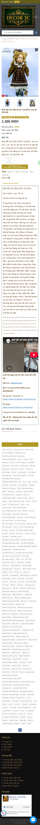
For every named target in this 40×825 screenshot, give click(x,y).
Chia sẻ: (5, 178)
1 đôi (3, 449)
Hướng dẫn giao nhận (12, 765)
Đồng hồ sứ (25, 652)
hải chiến (23, 694)
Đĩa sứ (13, 562)
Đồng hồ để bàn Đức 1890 (20, 617)
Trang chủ (7, 742)
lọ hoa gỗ (24, 704)
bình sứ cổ (29, 469)
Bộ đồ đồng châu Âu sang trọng (11, 478)
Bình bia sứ (5, 462)
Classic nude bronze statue (16, 501)
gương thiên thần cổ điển (20, 688)
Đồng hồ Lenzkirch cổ (22, 636)
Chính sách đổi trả (11, 783)
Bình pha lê (5, 469)
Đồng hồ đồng (6, 623)
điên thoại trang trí (7, 568)
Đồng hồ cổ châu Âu (8, 604)
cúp (28, 504)
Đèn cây (31, 510)
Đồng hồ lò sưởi (32, 639)
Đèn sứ (34, 533)
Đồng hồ (22, 588)
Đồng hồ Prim (6, 652)
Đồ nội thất (5, 575)
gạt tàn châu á (6, 665)
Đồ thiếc (13, 585)
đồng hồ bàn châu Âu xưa (9, 591)
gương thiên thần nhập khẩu (10, 691)
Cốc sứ (4, 504)
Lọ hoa (10, 704)
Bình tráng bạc (22, 472)
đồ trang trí (20, 585)
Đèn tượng (26, 556)
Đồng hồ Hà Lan (7, 633)
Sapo (24, 823)
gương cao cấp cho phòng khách (11, 678)
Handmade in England (8, 697)
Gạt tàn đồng (6, 668)
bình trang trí (32, 472)
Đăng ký (11, 1)
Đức (16, 130)
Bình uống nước (6, 475)
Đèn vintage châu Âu (8, 559)
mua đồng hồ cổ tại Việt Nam (10, 717)
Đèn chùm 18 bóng (7, 523)
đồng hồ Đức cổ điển (27, 623)
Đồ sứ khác (24, 171)
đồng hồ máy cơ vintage (21, 643)
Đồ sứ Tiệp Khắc (31, 581)
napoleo (30, 717)
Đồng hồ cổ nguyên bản (9, 610)
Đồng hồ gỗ (5, 626)
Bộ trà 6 (35, 481)
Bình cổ (13, 462)
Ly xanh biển (30, 710)
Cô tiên (28, 501)
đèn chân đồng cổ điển (8, 517)
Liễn (35, 701)
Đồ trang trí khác (30, 585)
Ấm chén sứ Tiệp (19, 449)
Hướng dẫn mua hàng (12, 760)
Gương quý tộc (6, 688)
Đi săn (18, 559)
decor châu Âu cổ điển (19, 507)
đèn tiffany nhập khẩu (27, 543)
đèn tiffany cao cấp (16, 536)
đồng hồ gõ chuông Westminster (11, 630)
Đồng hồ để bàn (6, 617)
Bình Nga (32, 465)
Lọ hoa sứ (5, 707)
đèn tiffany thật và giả (19, 549)
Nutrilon (23, 723)
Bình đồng (31, 462)
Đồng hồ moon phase (8, 646)
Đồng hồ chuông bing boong (22, 597)
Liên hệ (6, 750)
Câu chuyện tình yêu (8, 494)
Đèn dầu (12, 530)
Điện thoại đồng (27, 565)
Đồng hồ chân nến (7, 597)
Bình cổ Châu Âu (21, 462)
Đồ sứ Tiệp (21, 581)
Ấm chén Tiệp (29, 449)
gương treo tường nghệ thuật (10, 694)
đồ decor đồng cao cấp (28, 568)
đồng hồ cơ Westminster (25, 610)
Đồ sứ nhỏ (5, 581)
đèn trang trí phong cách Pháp (23, 552)
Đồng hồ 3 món (31, 588)
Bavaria (26, 459)
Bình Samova (14, 469)
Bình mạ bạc (14, 465)
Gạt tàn (29, 662)
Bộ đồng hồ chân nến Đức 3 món (11, 481)
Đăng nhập (5, 1)
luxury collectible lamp (24, 707)
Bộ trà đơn (5, 485)
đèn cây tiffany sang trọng (20, 514)
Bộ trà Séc (13, 485)
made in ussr (22, 713)
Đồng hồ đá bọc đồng (26, 614)
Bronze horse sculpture (9, 488)
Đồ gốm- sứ (26, 572)
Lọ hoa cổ (17, 704)
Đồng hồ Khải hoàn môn (20, 633)
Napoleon (5, 720)
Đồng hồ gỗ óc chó (28, 630)
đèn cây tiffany (6, 514)
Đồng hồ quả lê (16, 652)
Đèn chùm (20, 517)
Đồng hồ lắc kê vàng (8, 636)
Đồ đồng (4, 572)
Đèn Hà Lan (19, 533)
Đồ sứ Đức (21, 578)
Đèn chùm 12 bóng (7, 520)
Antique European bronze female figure (13, 456)
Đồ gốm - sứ (17, 572)
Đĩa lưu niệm (5, 562)
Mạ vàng (4, 713)
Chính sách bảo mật (12, 778)
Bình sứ (22, 469)
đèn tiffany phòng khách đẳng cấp (27, 546)
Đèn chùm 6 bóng (20, 523)
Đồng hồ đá (14, 614)
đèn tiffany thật (6, 549)
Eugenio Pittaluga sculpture (10, 662)
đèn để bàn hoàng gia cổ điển (24, 530)
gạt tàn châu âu (16, 665)
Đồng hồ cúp (6, 614)
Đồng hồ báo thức (24, 591)
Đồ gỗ (10, 572)
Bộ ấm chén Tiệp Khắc (19, 475)
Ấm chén (9, 449)
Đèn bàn (25, 510)
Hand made (31, 694)
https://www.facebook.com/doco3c (17, 407)
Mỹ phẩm (23, 717)
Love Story (13, 707)
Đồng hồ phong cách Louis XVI (21, 649)
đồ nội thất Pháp (25, 575)
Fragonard (22, 662)
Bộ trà (29, 481)
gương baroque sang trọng (9, 675)
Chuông (4, 501)
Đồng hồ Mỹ (19, 646)
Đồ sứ (9, 133)
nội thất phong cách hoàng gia (10, 723)
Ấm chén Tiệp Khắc (7, 452)
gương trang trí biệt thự (26, 691)
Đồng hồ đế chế (30, 620)
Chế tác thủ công (22, 498)
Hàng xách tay (21, 697)
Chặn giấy (19, 494)
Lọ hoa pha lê (32, 704)
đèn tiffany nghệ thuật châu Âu (11, 543)
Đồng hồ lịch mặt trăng (8, 639)
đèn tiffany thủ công (7, 552)
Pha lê (29, 723)
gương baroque (29, 672)
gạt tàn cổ (26, 665)
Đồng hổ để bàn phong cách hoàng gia (13, 620)
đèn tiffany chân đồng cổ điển (10, 539)
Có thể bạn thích (11, 429)
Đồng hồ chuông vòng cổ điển (10, 601)
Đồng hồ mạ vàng (7, 643)
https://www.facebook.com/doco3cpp (19, 399)
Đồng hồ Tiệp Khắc (24, 655)
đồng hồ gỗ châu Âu (16, 626)
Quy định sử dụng (11, 786)
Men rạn (30, 713)
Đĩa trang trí (5, 565)
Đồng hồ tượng (6, 659)
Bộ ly (24, 481)
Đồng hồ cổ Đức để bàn (9, 607)
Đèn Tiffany (5, 536)
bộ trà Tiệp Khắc (22, 485)
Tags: (4, 172)
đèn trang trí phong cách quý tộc (11, 556)
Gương (21, 672)
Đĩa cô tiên (28, 559)
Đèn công (5, 530)
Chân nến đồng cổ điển (8, 498)
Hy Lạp (29, 697)
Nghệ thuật (23, 720)
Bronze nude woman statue (25, 488)
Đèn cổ (16, 527)
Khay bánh (15, 701)
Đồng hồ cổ (33, 601)
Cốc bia (34, 501)
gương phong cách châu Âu (21, 684)
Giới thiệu (7, 744)
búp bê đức (5, 175)
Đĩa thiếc (28, 562)
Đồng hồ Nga (29, 646)
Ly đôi (34, 707)
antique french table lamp (9, 459)
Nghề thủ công (14, 720)
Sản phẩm (7, 747)
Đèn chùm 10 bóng (30, 517)
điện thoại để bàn (16, 565)
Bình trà (14, 472)
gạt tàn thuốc (6, 672)
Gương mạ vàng (7, 684)
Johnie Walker (6, 701)
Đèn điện (4, 533)
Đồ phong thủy (6, 578)
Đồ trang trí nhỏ (6, 588)
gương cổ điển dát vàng (27, 681)
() (18, 1)
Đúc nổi (25, 659)
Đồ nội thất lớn (14, 575)
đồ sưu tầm (5, 585)
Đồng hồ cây (28, 594)
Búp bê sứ (11, 171)
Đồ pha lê (34, 575)
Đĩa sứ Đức (20, 562)
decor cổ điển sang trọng (9, 510)
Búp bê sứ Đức (28, 491)
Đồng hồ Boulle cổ (18, 594)
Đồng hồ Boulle (6, 594)
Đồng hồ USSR (17, 659)
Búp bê (18, 171)
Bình (31, 459)
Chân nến (26, 494)
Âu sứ (20, 459)
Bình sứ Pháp (6, 472)
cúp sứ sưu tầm (6, 507)
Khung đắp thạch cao (26, 701)
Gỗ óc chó (15, 672)
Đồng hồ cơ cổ (20, 604)
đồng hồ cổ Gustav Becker (25, 607)
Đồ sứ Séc (17, 568)
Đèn (19, 510)
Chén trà (31, 498)
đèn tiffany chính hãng (27, 539)
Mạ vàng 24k (12, 713)
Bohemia (31, 485)
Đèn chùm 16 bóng (20, 520)
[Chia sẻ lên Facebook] (9, 178)
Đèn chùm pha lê (7, 527)
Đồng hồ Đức (16, 623)
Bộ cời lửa (31, 475)
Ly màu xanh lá (6, 710)
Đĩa (23, 559)
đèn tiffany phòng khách (9, 546)
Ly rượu (22, 710)
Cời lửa (23, 504)
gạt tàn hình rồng (16, 668)
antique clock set (20, 452)
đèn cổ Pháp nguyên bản (27, 527)
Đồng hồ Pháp (6, 649)
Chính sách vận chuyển (13, 780)
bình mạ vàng (24, 465)
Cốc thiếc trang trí (13, 504)
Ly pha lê (15, 710)
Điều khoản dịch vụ (11, 768)
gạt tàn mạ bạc (27, 668)
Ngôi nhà (30, 720)
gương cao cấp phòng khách (10, 681)
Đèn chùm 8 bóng (32, 523)
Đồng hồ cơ (24, 601)
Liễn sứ (4, 704)
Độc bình (15, 588)
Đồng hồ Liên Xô (21, 639)
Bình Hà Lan (5, 465)
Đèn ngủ (27, 533)
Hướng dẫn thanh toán (12, 762)
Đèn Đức (11, 533)
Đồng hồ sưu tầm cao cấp (9, 655)
